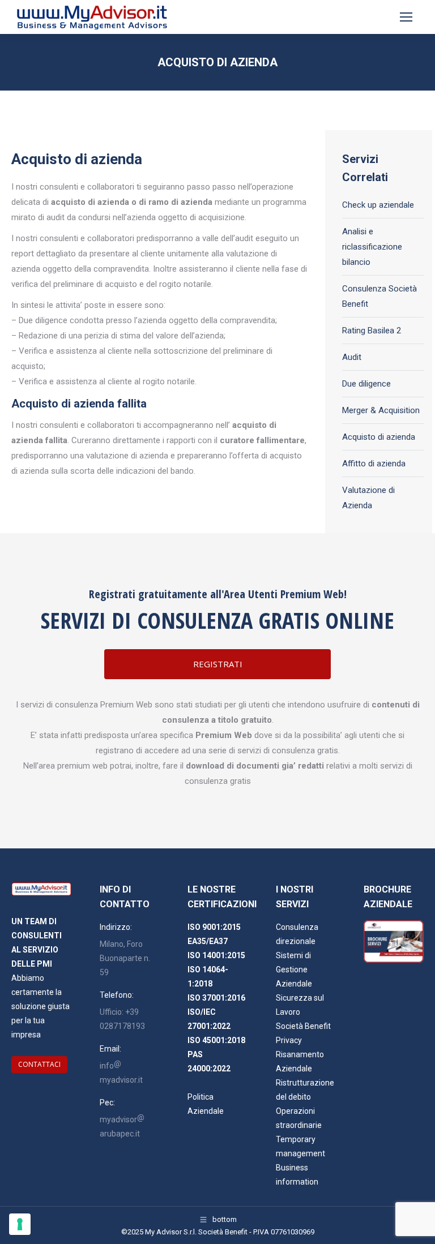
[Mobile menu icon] (406, 17)
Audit (351, 357)
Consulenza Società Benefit (379, 296)
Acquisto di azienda (378, 437)
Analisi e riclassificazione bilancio (372, 246)
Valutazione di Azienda (368, 498)
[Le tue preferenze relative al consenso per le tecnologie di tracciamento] (20, 1224)
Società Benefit (303, 1026)
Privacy (289, 1040)
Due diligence (366, 384)
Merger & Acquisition (381, 410)
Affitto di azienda (374, 463)
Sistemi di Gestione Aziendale (294, 969)
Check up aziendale (378, 205)
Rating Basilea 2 (371, 330)
